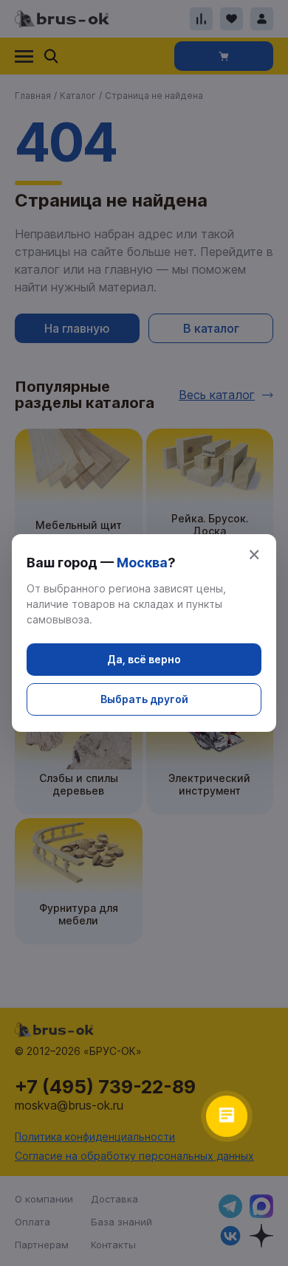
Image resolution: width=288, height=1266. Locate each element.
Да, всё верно (144, 659)
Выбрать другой (144, 699)
